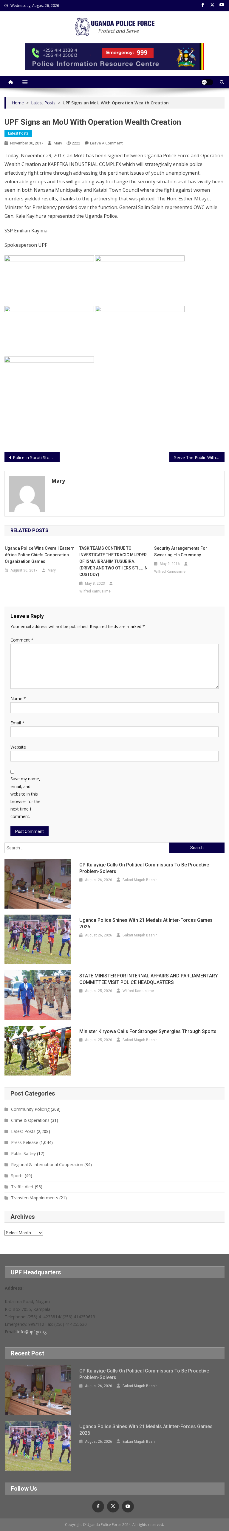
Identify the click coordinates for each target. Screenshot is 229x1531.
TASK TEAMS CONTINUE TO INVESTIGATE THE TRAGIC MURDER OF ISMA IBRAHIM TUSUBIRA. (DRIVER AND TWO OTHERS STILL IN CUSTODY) (113, 561)
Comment (21, 640)
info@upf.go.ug (32, 1332)
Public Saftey (23, 1153)
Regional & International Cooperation (47, 1164)
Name (18, 698)
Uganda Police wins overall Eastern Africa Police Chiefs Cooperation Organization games (40, 555)
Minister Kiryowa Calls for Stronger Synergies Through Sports (147, 1031)
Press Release (24, 1142)
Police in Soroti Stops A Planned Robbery (36, 457)
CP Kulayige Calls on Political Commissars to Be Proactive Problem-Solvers (144, 868)
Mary (58, 143)
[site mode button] (207, 82)
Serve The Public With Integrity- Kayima (199, 457)
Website (18, 747)
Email (17, 723)
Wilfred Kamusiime (95, 591)
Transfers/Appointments (34, 1198)
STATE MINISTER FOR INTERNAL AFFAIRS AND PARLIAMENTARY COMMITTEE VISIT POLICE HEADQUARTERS (148, 979)
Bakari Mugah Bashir (140, 880)
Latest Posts (18, 133)
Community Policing (30, 1109)
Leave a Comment (106, 143)
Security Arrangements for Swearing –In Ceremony (180, 551)
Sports (17, 1175)
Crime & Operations (30, 1120)
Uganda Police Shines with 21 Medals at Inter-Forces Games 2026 (146, 923)
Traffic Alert (22, 1186)
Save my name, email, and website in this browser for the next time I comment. (25, 797)
